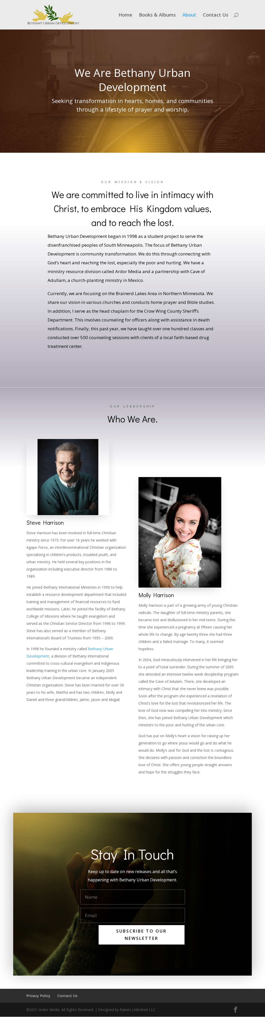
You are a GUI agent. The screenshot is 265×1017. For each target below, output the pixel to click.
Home (125, 15)
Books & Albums (157, 15)
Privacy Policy (38, 995)
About (189, 15)
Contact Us (215, 15)
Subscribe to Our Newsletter (141, 934)
